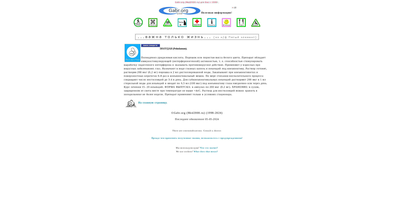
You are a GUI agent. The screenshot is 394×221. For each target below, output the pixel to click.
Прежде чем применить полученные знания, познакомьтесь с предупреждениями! (197, 138)
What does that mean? (206, 151)
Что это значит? (209, 148)
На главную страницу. (152, 102)
